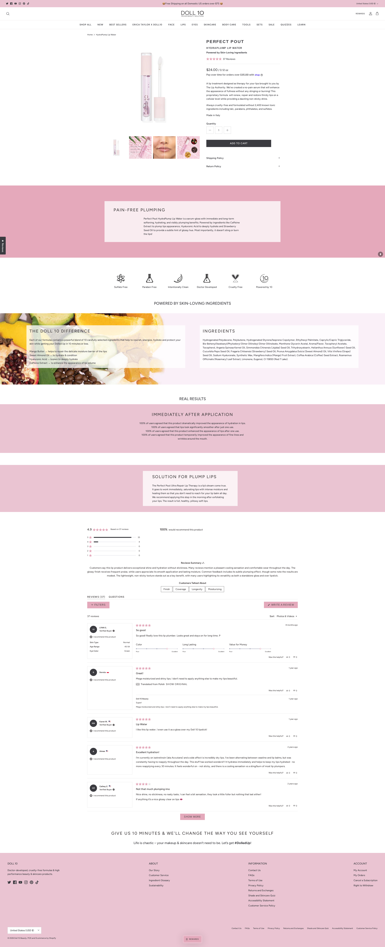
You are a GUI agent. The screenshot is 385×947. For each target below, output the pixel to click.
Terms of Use (255, 880)
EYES (195, 24)
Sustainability (156, 885)
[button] (243, 59)
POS (29, 938)
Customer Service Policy (261, 905)
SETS (260, 24)
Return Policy (213, 166)
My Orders (359, 875)
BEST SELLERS (117, 24)
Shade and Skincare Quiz (261, 895)
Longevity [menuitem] (197, 589)
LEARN (301, 24)
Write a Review (284, 605)
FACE (171, 24)
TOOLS (246, 24)
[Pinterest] (24, 3)
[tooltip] (203, 563)
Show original (176, 684)
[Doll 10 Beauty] (192, 13)
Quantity (211, 123)
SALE (272, 24)
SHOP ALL (85, 24)
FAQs (251, 875)
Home (90, 35)
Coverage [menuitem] (181, 589)
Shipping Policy (215, 158)
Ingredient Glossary (159, 880)
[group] (116, 147)
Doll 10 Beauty (20, 938)
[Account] (370, 13)
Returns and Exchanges (260, 890)
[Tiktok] (28, 3)
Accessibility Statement (261, 900)
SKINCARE (210, 24)
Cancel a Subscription (365, 880)
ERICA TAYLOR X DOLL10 (147, 24)
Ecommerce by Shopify (46, 938)
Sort (272, 616)
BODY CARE (229, 24)
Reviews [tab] (96, 597)
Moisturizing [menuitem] (215, 589)
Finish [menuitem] (166, 589)
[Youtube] (15, 3)
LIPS (183, 24)
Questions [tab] (116, 597)
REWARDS (360, 13)
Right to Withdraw (363, 885)
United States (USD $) (366, 3)
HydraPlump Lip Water (106, 35)
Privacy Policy (255, 885)
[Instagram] (20, 3)
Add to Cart (239, 143)
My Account (360, 870)
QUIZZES (286, 24)
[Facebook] (11, 3)
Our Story (154, 870)
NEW (100, 24)
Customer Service (159, 875)
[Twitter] (7, 3)
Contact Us (254, 870)
